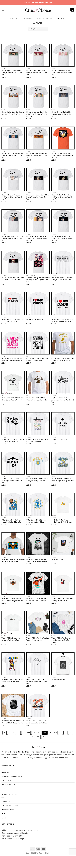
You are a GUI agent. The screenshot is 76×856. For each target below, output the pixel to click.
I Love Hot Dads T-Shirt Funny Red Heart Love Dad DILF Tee (12, 320)
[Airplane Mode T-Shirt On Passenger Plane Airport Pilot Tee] (13, 463)
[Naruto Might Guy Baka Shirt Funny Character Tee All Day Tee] (13, 55)
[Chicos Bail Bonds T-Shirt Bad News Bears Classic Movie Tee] (13, 382)
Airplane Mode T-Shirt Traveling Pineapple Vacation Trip (12, 440)
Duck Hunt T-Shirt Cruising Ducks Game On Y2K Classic (61, 521)
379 (55, 733)
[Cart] (72, 10)
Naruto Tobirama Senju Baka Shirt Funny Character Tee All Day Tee (11, 197)
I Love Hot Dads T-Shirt (34, 319)
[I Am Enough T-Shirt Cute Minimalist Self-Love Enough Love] (38, 664)
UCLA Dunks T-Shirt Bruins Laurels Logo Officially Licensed (62, 480)
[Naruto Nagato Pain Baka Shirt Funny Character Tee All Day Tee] (13, 221)
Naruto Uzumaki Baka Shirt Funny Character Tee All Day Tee (61, 114)
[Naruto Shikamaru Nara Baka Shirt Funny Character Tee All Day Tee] (38, 96)
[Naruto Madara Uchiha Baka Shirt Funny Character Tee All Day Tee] (63, 179)
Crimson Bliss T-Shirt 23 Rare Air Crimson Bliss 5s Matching (37, 722)
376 (39, 733)
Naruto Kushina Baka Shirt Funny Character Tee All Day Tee (36, 73)
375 (33, 733)
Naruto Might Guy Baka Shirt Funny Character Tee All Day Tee (11, 73)
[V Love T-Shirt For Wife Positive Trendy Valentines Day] (38, 622)
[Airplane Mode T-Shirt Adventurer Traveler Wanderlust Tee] (63, 382)
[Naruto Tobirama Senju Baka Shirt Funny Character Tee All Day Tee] (13, 179)
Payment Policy (7, 810)
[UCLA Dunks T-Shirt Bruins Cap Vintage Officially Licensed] (38, 463)
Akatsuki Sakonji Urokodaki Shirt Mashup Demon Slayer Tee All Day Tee (37, 280)
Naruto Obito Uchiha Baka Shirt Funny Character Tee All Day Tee (12, 155)
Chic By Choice (24, 752)
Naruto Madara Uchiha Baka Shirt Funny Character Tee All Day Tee (61, 197)
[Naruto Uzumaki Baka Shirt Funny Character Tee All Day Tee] (63, 96)
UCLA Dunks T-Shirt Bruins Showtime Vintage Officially (36, 521)
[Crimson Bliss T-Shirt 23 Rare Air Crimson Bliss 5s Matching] (38, 705)
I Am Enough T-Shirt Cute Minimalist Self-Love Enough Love (36, 681)
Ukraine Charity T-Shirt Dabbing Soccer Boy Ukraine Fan (12, 680)
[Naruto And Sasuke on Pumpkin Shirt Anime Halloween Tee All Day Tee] (63, 138)
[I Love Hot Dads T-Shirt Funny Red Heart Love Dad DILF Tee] (13, 303)
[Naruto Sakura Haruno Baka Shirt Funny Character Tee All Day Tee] (63, 55)
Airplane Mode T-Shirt (59, 439)
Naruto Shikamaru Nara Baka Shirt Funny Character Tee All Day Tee (36, 114)
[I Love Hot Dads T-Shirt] (38, 303)
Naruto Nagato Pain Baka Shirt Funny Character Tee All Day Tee (12, 238)
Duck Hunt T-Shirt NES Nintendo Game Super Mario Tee (13, 560)
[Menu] (2, 9)
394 (32, 737)
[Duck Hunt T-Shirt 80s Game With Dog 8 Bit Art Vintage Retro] (38, 544)
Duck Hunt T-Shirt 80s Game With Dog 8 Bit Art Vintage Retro (37, 560)
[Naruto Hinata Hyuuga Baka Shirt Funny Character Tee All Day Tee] (38, 221)
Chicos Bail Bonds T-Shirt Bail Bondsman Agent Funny (37, 359)
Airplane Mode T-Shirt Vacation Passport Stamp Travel (37, 440)
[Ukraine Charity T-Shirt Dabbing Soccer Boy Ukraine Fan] (13, 664)
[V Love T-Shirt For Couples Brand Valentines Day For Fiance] (63, 622)
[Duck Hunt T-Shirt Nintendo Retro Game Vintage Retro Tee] (13, 583)
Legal (3, 818)
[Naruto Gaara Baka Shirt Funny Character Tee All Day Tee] (13, 262)
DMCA (4, 814)
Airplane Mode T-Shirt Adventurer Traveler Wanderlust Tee (62, 400)
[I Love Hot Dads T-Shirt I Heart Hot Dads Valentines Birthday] (13, 343)
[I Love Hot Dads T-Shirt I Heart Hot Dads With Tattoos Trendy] (63, 303)
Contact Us (5, 801)
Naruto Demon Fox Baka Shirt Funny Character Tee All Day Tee (37, 155)
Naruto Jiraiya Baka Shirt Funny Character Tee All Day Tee (12, 113)
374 (28, 733)
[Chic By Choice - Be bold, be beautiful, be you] (38, 10)
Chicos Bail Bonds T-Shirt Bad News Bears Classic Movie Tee (12, 399)
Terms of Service (8, 784)
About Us (5, 772)
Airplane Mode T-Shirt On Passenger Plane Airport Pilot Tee (11, 481)
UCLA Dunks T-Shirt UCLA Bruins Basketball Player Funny (12, 521)
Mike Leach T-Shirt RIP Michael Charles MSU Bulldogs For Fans (12, 722)
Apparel (14, 18)
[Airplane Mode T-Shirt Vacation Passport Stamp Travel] (38, 423)
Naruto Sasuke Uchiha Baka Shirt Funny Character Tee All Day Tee (61, 238)
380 (60, 733)
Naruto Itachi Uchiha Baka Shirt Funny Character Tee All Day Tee (37, 197)
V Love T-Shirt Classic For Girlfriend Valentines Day (10, 639)
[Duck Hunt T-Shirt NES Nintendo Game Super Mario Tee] (13, 544)
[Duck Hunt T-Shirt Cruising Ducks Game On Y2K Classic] (63, 504)
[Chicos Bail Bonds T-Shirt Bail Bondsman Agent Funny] (38, 343)
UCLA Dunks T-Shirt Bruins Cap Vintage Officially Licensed (37, 480)
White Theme (44, 18)
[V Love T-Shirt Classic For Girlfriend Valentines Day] (13, 622)
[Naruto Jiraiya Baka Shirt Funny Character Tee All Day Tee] (13, 96)
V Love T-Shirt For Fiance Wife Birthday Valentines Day (62, 600)
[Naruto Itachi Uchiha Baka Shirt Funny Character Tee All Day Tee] (38, 179)
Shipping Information (9, 806)
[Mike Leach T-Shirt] (63, 664)
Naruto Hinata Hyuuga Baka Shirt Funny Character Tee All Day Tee (36, 238)
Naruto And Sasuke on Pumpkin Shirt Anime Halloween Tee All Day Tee (62, 155)
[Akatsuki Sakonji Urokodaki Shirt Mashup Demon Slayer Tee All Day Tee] (38, 262)
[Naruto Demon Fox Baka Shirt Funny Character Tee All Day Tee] (38, 138)
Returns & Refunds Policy (11, 776)
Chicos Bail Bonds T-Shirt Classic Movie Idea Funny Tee (37, 399)
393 (70, 733)
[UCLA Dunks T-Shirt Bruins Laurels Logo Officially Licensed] (63, 463)
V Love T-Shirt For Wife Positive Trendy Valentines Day (37, 639)
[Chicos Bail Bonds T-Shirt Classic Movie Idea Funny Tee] (38, 382)
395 (38, 737)
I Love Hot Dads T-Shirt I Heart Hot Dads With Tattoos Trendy (62, 320)
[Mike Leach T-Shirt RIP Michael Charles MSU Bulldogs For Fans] (13, 705)
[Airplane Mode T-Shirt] (63, 423)
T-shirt (28, 18)
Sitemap (4, 789)
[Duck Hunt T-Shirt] (63, 544)
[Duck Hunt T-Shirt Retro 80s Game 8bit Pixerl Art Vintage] (38, 583)
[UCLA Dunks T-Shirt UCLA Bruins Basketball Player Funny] (13, 504)
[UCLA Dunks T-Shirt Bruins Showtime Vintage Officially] (38, 504)
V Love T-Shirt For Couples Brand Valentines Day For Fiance (61, 640)
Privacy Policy (7, 780)
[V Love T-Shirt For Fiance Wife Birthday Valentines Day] (63, 583)
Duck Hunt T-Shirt (57, 559)
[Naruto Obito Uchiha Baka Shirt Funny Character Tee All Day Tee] (13, 138)
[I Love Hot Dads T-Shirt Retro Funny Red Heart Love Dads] (63, 262)
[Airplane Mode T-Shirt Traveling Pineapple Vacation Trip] (13, 423)
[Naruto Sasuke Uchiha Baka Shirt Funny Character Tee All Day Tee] (63, 221)
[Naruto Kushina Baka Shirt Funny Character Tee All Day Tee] (38, 55)
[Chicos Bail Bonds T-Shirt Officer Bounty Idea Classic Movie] (63, 343)
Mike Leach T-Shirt (58, 680)
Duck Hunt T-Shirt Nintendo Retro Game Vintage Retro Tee (12, 600)
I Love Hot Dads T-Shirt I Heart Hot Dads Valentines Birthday (12, 359)
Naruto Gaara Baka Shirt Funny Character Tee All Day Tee (12, 279)
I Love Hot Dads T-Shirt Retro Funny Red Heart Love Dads (61, 279)
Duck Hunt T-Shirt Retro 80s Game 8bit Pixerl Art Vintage (36, 600)
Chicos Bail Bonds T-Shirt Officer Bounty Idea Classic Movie (63, 359)
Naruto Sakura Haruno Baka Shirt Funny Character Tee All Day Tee (61, 73)
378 (49, 733)
